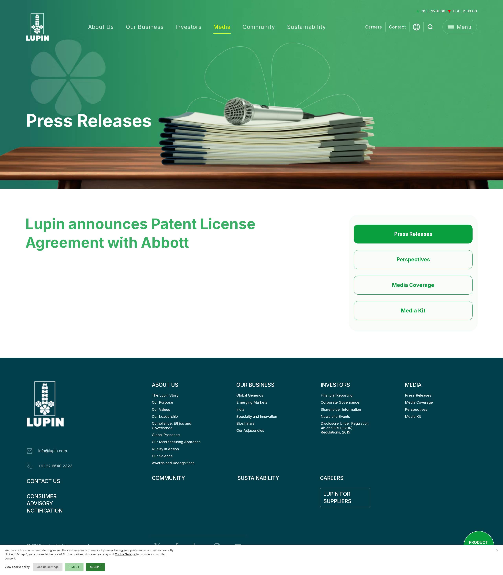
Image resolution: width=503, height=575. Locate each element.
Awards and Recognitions (173, 463)
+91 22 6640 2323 (55, 466)
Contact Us (43, 481)
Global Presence (166, 435)
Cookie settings (48, 567)
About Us (101, 27)
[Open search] (430, 27)
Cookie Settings (125, 554)
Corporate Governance (340, 402)
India (240, 409)
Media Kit (413, 311)
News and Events (335, 416)
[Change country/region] (416, 27)
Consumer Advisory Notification (45, 503)
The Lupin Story (165, 395)
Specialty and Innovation (256, 416)
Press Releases (413, 234)
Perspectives (413, 259)
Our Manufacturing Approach (176, 442)
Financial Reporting (336, 395)
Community (258, 27)
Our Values (161, 409)
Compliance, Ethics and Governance (172, 425)
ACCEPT (95, 567)
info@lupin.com (52, 450)
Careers (373, 26)
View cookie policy (17, 567)
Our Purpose (162, 402)
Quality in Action (165, 449)
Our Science (162, 456)
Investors (189, 27)
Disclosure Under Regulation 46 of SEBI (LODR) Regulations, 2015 (345, 427)
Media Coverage (413, 285)
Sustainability (306, 27)
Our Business (145, 27)
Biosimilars (245, 423)
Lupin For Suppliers (337, 497)
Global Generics (249, 395)
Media (222, 27)
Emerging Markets (251, 402)
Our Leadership (165, 416)
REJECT (74, 567)
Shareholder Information (341, 409)
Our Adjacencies (250, 430)
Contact (397, 26)
